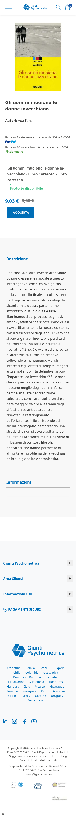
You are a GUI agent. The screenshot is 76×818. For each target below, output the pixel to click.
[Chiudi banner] (69, 331)
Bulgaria (59, 668)
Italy (27, 686)
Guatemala (36, 682)
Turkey (25, 696)
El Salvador (16, 682)
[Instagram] (14, 721)
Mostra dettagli (52, 460)
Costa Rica (50, 673)
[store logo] (35, 7)
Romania (58, 691)
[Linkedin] (4, 721)
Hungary (13, 686)
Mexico (40, 686)
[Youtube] (34, 721)
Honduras (56, 682)
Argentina (14, 668)
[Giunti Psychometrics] (38, 650)
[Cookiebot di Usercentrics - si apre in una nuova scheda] (47, 331)
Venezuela (35, 700)
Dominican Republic (27, 677)
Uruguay (57, 696)
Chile (16, 673)
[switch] (65, 417)
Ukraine (40, 696)
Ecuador (52, 677)
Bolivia (30, 668)
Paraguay (29, 691)
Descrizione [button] (17, 258)
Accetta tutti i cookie (38, 472)
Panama (12, 691)
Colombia (32, 673)
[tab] (38, 258)
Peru (44, 691)
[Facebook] (24, 721)
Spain (12, 696)
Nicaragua (57, 686)
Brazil (44, 668)
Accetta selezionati (38, 484)
